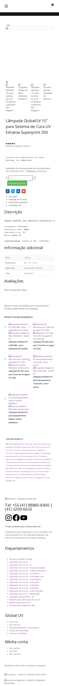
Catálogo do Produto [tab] (18, 199)
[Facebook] (16, 517)
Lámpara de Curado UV (21, 465)
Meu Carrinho (15, 654)
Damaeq (25, 450)
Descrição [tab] (13, 196)
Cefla (35, 444)
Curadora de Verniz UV (30, 447)
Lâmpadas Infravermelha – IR (21, 597)
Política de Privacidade (18, 630)
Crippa (18, 447)
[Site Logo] (20, 6)
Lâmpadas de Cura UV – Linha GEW (24, 582)
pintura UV (41, 468)
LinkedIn (18, 191)
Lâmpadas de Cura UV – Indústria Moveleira (27, 570)
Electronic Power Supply (15, 453)
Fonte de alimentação (24, 456)
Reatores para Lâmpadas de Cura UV (25, 599)
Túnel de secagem (35, 478)
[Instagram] (8, 517)
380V (7, 444)
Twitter (13, 191)
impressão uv (47, 459)
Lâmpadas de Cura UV (18, 562)
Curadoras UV (45, 447)
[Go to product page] (19, 331)
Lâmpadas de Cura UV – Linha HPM (23, 585)
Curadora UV (11, 450)
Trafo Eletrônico (27, 475)
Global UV (42, 171)
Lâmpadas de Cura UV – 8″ (20, 565)
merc (16, 468)
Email (23, 191)
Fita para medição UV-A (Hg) (20, 559)
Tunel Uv (24, 478)
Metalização (31, 468)
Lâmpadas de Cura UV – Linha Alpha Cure (26, 576)
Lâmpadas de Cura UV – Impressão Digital (27, 568)
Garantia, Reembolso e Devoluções (24, 627)
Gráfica (44, 456)
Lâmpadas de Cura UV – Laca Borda (24, 573)
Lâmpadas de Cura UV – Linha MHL (23, 588)
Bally (11, 444)
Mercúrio (22, 468)
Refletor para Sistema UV (19, 602)
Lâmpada (34, 465)
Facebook (8, 191)
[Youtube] (23, 517)
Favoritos (13, 651)
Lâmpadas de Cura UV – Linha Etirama (25, 579)
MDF (12, 468)
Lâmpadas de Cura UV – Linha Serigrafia (26, 591)
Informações (14, 648)
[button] (6, 6)
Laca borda (25, 462)
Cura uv (19, 450)
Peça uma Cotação (17, 183)
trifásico (17, 478)
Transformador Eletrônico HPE (22, 605)
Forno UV (37, 456)
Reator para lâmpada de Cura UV (27, 471)
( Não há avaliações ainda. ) (18, 146)
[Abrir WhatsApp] (52, 678)
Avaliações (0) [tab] (15, 205)
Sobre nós (13, 622)
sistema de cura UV (13, 475)
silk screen (45, 471)
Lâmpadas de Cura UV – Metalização (24, 594)
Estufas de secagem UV (34, 453)
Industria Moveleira (13, 462)
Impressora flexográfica (15, 459)
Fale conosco (14, 625)
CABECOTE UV (19, 444)
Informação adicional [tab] (18, 202)
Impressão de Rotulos (33, 459)
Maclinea (41, 465)
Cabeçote (28, 444)
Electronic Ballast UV (37, 450)
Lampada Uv (35, 462)
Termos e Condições (18, 633)
